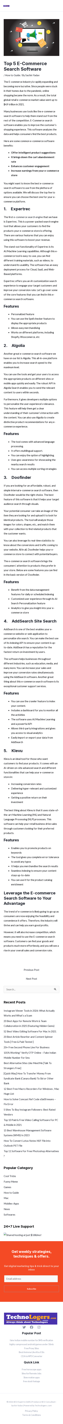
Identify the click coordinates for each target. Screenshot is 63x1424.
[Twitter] (24, 1327)
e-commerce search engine (28, 217)
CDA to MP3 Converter (31, 1356)
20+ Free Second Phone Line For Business (27, 1047)
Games (7, 1187)
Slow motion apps (32, 1377)
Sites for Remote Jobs (31, 1373)
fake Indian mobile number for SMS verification (31, 1340)
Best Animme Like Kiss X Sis (31, 1352)
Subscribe (31, 1289)
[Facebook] (31, 1327)
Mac (6, 1198)
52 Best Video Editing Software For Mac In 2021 (30, 1031)
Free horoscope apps (31, 1369)
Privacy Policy (31, 1411)
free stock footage (31, 1381)
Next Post (31, 978)
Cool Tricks (10, 1176)
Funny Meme (11, 1181)
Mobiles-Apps (11, 1203)
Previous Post (31, 969)
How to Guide (12, 75)
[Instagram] (39, 1327)
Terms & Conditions (31, 1415)
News (7, 1209)
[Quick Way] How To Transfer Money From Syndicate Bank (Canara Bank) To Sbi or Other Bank (29, 1078)
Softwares (9, 1214)
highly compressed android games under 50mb (31, 1344)
